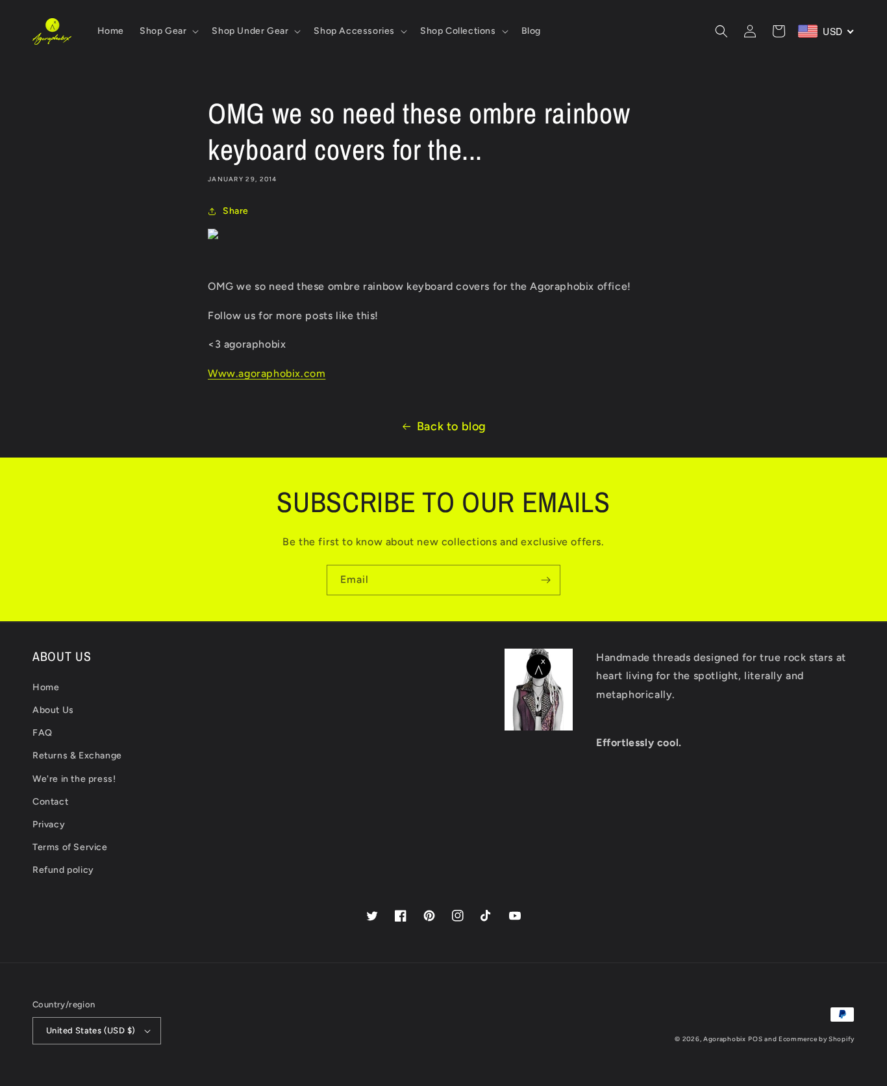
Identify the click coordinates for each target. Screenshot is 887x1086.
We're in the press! (74, 778)
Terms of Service (70, 847)
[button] (168, 31)
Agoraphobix (724, 1039)
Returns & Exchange (77, 755)
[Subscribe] (545, 580)
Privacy (48, 824)
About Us (53, 710)
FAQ (42, 732)
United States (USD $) (90, 1030)
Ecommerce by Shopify (817, 1039)
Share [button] (236, 210)
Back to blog (451, 426)
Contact (50, 801)
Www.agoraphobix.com (266, 373)
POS (755, 1039)
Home (45, 687)
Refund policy (63, 869)
